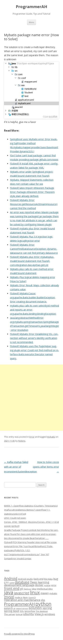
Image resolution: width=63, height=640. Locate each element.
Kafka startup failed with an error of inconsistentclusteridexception (20, 466)
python (43, 603)
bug (55, 579)
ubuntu (28, 614)
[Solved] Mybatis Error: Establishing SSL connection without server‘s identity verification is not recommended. (34, 338)
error (53, 585)
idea (34, 588)
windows (49, 614)
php (43, 600)
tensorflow (30, 611)
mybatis (51, 436)
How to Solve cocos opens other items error (46, 466)
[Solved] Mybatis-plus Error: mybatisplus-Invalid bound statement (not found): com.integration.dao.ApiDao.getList (32, 261)
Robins (21, 440)
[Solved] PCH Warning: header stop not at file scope (30, 542)
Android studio (25, 578)
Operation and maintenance (22, 600)
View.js (39, 614)
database (22, 582)
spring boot (11, 611)
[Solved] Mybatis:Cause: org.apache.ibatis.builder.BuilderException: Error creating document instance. (32, 297)
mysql (9, 596)
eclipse (47, 585)
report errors (22, 608)
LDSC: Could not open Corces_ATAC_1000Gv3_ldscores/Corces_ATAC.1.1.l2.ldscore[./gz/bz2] (31, 522)
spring (47, 608)
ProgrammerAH (31, 6)
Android (10, 578)
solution (35, 608)
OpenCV (32, 597)
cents (11, 582)
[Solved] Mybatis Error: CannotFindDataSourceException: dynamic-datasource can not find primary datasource (34, 248)
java (8, 592)
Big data (48, 578)
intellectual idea (45, 588)
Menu (31, 22)
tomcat (19, 614)
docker (39, 585)
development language (19, 585)
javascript (21, 592)
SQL (22, 611)
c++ (6, 582)
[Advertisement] (31, 398)
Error (31, 436)
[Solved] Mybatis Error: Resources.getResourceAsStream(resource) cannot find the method (33, 204)
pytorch (8, 608)
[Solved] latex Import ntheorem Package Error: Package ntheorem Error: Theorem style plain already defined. (32, 192)
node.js (18, 597)
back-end (39, 578)
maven (44, 593)
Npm (25, 597)
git (21, 588)
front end (11, 588)
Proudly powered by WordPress (19, 633)
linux (35, 592)
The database (42, 611)
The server (9, 614)
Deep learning (39, 582)
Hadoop (27, 589)
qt (14, 608)
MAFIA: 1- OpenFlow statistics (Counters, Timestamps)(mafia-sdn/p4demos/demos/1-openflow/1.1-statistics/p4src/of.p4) (31, 509)
